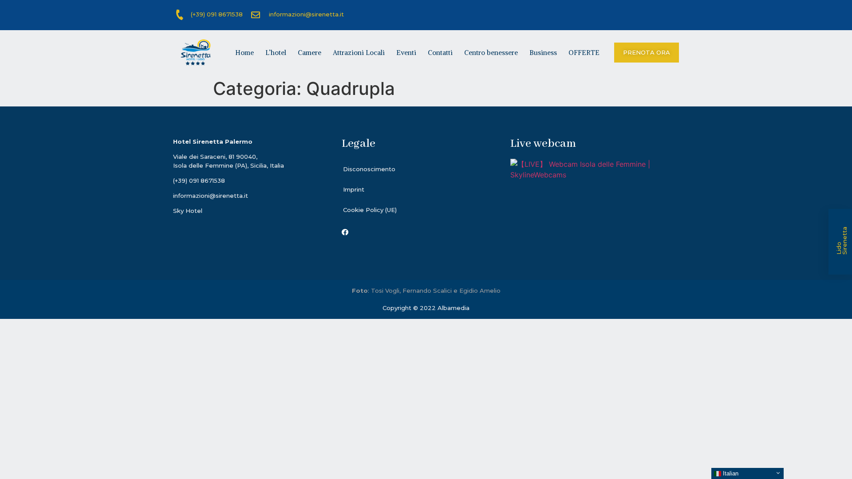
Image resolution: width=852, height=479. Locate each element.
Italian (729, 473)
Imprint (353, 189)
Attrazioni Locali (359, 52)
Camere (309, 52)
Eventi (406, 52)
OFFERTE (584, 52)
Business (543, 52)
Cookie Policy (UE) (370, 209)
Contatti (440, 52)
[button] (646, 53)
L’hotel (275, 52)
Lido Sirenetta (841, 241)
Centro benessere (491, 52)
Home (244, 52)
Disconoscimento (369, 169)
